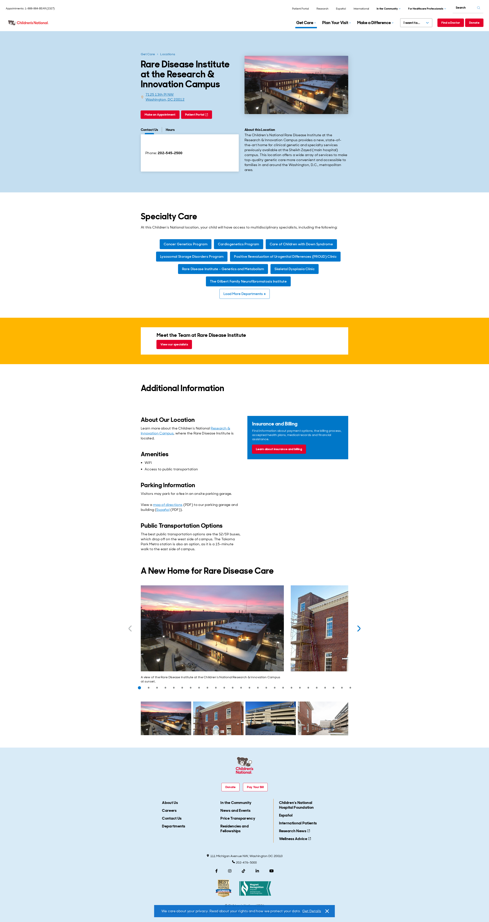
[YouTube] (271, 871)
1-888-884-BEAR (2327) (40, 8)
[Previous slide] (130, 628)
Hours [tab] (170, 129)
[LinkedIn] (257, 871)
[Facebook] (217, 871)
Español (163, 509)
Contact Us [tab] (149, 129)
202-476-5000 (246, 862)
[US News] (223, 888)
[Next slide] (359, 628)
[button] (139, 687)
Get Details (311, 911)
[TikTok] (243, 871)
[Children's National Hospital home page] (29, 23)
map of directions (167, 504)
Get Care (148, 54)
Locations (167, 54)
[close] (327, 911)
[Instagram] (229, 871)
